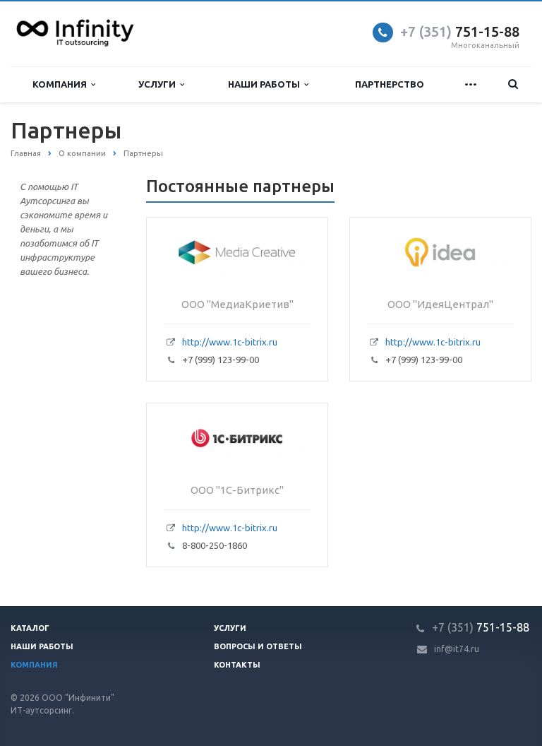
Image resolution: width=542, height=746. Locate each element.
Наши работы (266, 84)
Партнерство (389, 84)
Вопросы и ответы (258, 646)
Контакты (237, 665)
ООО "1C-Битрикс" (237, 490)
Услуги (159, 84)
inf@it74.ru (456, 648)
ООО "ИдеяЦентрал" (440, 304)
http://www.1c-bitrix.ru (229, 342)
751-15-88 (459, 31)
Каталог (30, 628)
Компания (61, 84)
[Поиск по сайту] (513, 84)
